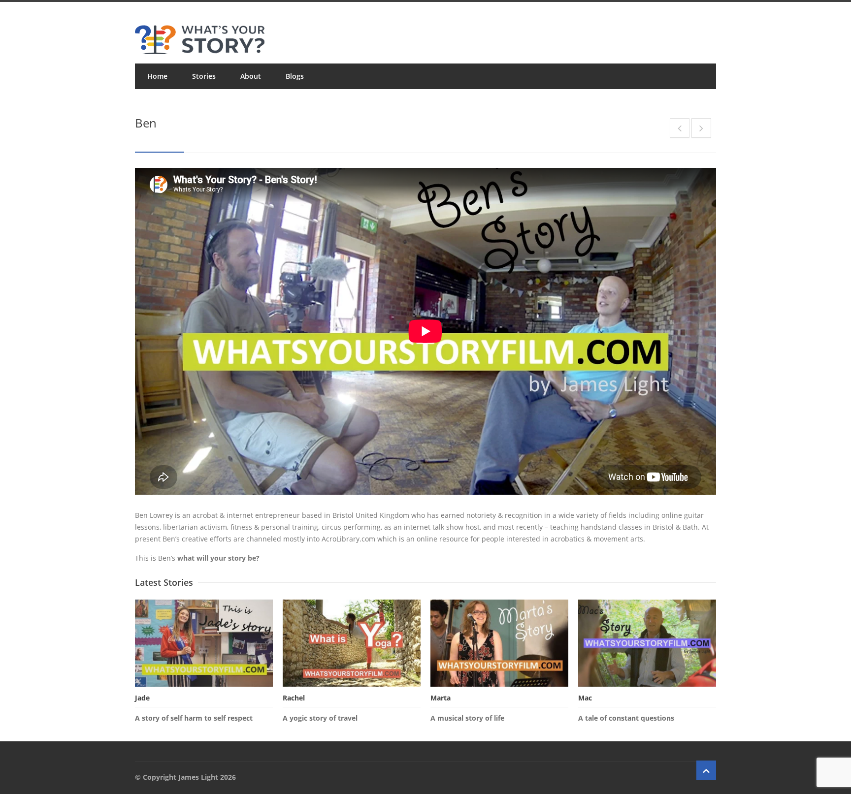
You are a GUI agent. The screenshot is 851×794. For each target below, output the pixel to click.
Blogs (295, 76)
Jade (142, 697)
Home (157, 76)
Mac (585, 697)
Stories (204, 76)
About (250, 76)
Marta (440, 697)
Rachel (294, 697)
